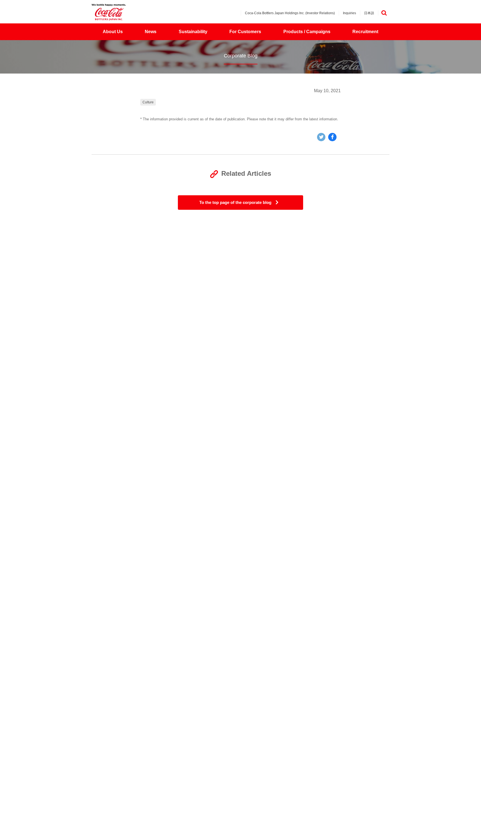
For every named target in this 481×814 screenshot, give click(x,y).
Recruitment (365, 31)
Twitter (321, 137)
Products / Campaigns (306, 31)
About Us (113, 31)
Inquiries (349, 13)
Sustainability (193, 31)
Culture (148, 102)
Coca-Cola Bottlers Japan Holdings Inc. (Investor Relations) (290, 13)
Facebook (332, 137)
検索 (384, 12)
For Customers (245, 31)
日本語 (369, 13)
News (150, 31)
